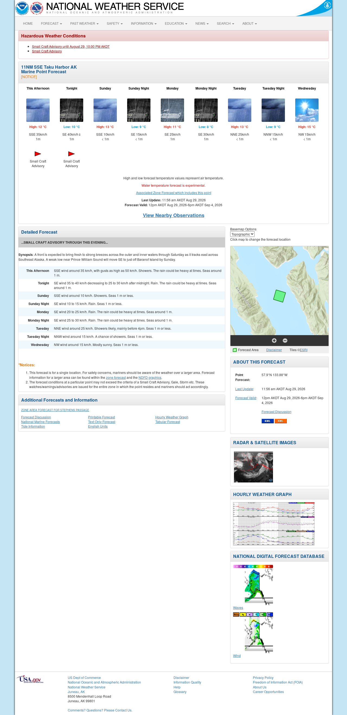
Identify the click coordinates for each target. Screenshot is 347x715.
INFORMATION (142, 23)
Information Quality (187, 682)
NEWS (200, 23)
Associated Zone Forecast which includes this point (173, 192)
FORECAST (50, 23)
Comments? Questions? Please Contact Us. (100, 710)
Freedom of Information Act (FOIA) (278, 682)
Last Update (244, 388)
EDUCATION (175, 23)
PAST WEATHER (83, 23)
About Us (259, 687)
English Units (98, 426)
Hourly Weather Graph (171, 417)
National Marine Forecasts (40, 421)
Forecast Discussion (36, 417)
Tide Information (33, 426)
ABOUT (248, 23)
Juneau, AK (76, 691)
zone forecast (116, 377)
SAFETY (113, 23)
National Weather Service (86, 687)
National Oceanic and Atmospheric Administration (104, 682)
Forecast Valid (245, 397)
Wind (237, 655)
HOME (28, 23)
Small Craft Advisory (47, 51)
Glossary (180, 691)
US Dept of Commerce (84, 677)
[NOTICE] (29, 76)
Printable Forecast (101, 417)
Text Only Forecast (101, 421)
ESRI (303, 349)
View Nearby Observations (173, 215)
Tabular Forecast (167, 421)
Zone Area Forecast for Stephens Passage (55, 410)
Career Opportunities (268, 691)
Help (177, 687)
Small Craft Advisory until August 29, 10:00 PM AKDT (71, 46)
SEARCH (224, 23)
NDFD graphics (150, 377)
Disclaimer (274, 349)
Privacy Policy (263, 677)
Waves (238, 607)
